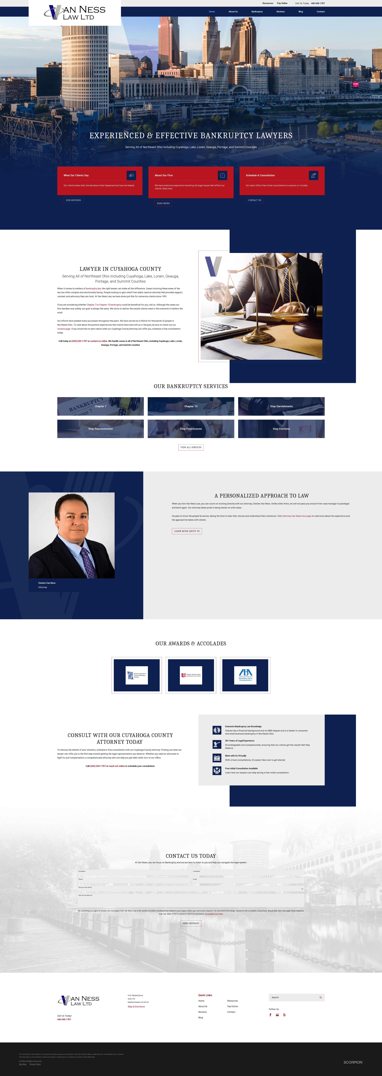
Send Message (191, 923)
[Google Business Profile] (277, 1014)
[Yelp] (284, 1014)
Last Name (196, 871)
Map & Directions (136, 1006)
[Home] (75, 13)
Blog (200, 1017)
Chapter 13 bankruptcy (110, 305)
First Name (82, 871)
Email (195, 879)
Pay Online (282, 3)
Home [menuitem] (212, 11)
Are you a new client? (85, 887)
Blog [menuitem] (301, 11)
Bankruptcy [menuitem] (257, 11)
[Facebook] (270, 1014)
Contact (231, 1012)
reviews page (63, 329)
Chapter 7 (91, 305)
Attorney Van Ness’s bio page (296, 516)
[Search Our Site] (321, 997)
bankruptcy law (93, 288)
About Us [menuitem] (233, 11)
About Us (202, 1006)
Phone (81, 879)
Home (201, 1001)
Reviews (202, 1012)
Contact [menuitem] (321, 11)
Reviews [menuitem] (281, 11)
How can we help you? (85, 895)
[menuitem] (22, 1064)
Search (275, 997)
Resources (268, 3)
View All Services (191, 447)
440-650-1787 (318, 3)
